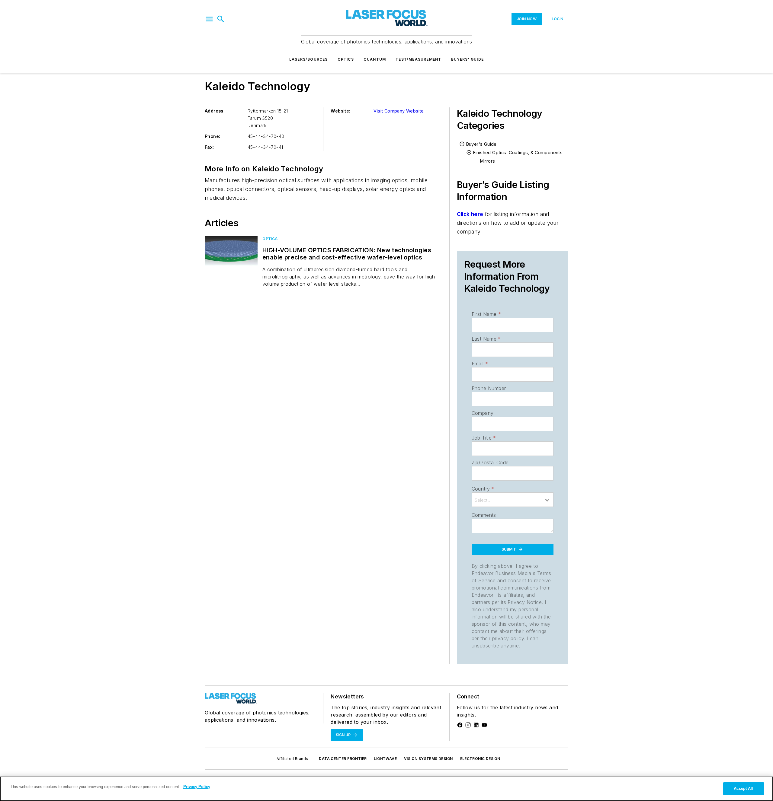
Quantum (375, 59)
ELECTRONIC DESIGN (480, 758)
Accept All (743, 788)
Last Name (486, 339)
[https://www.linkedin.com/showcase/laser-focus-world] (476, 725)
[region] (386, 788)
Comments (484, 515)
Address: (215, 110)
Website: (340, 110)
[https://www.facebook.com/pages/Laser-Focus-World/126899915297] (460, 725)
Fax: (209, 147)
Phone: (212, 136)
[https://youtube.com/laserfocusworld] (484, 725)
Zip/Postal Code (490, 462)
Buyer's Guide (481, 144)
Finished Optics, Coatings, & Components (518, 152)
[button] (209, 19)
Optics (346, 59)
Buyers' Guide (467, 59)
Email (480, 364)
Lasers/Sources (308, 59)
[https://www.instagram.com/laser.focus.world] (468, 725)
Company (483, 413)
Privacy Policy (196, 786)
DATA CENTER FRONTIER (343, 758)
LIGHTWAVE (385, 758)
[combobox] (512, 499)
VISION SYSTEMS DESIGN (428, 758)
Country (483, 489)
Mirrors (487, 161)
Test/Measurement (418, 59)
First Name (486, 314)
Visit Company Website (399, 110)
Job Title (484, 438)
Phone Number (489, 388)
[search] (220, 19)
